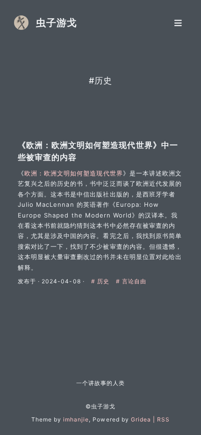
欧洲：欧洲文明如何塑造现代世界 (73, 173)
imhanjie (76, 419)
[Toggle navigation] (178, 22)
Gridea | (144, 419)
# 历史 (101, 281)
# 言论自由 (131, 281)
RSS (163, 419)
